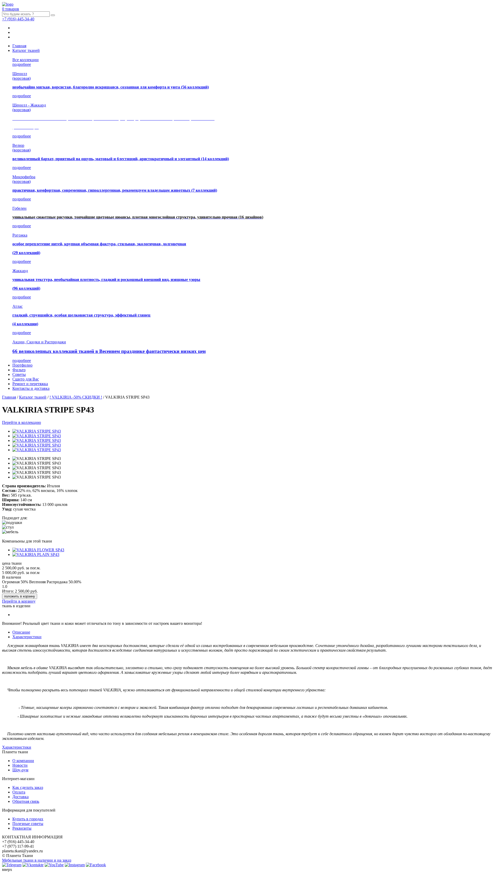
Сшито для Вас (25, 379)
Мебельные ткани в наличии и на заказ (36, 860)
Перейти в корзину (19, 601)
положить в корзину (19, 596)
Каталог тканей (26, 50)
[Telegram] (11, 865)
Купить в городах (27, 819)
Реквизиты (21, 828)
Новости (20, 765)
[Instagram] (75, 865)
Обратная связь (25, 801)
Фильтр (19, 370)
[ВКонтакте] (33, 865)
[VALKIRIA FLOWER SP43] (38, 550)
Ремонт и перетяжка (30, 384)
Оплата (18, 792)
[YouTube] (54, 865)
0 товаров (10, 9)
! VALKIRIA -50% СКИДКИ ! (76, 397)
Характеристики (27, 637)
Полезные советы (27, 823)
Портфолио (22, 365)
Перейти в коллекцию (21, 422)
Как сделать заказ (27, 787)
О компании (23, 760)
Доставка (20, 797)
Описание (21, 632)
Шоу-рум (20, 770)
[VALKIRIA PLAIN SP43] (35, 554)
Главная (19, 46)
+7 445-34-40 (18, 19)
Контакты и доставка (31, 388)
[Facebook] (96, 865)
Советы (19, 374)
